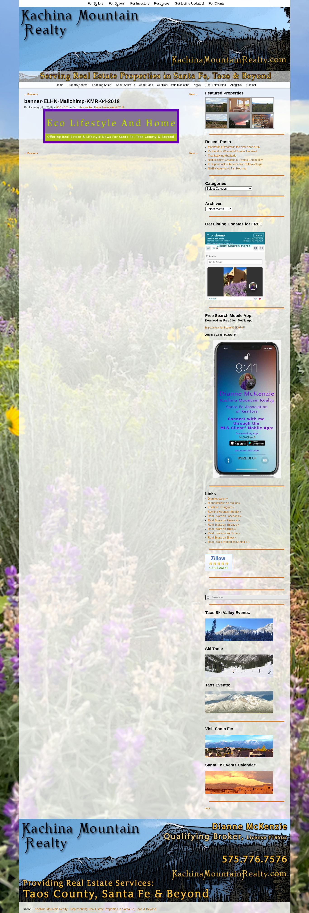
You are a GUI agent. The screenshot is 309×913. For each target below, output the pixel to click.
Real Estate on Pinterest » (224, 520)
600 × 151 (62, 107)
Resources (161, 3)
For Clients (216, 3)
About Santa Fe (125, 85)
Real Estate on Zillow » (222, 537)
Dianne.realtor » (218, 498)
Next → (193, 94)
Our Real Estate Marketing (173, 85)
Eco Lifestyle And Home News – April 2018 (98, 107)
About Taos (146, 85)
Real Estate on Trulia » (222, 529)
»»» (207, 808)
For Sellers (95, 3)
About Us (236, 85)
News (197, 85)
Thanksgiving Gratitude (222, 155)
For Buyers (117, 3)
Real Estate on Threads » (223, 524)
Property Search (78, 85)
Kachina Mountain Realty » (224, 511)
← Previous (31, 94)
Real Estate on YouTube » (224, 533)
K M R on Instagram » (221, 507)
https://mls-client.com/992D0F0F (225, 327)
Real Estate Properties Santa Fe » (229, 541)
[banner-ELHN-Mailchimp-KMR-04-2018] (111, 128)
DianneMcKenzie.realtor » (224, 503)
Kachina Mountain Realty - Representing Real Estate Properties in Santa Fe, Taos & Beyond (95, 909)
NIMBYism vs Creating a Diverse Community (235, 160)
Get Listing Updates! (189, 3)
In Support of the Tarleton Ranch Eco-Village (235, 164)
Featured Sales (101, 85)
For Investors (139, 3)
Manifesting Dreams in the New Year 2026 (234, 147)
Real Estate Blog (215, 85)
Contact (251, 85)
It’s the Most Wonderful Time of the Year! (232, 151)
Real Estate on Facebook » (224, 516)
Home (59, 85)
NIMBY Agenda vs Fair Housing (227, 168)
